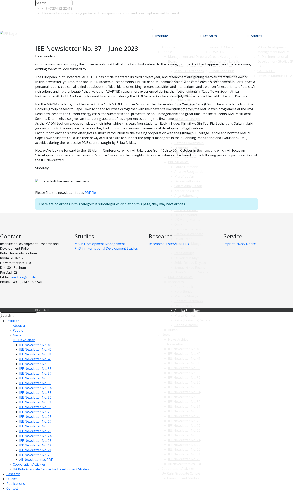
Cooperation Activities (178, 468)
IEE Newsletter (173, 344)
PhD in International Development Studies (106, 248)
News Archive (178, 339)
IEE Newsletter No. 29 (184, 416)
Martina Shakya (186, 296)
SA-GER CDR (266, 71)
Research (210, 36)
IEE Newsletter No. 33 (184, 397)
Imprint (229, 244)
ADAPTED (181, 244)
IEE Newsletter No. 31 (184, 406)
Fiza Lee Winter (185, 215)
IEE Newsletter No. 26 (184, 430)
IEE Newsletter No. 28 (184, 421)
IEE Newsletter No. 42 (184, 353)
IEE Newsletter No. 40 (184, 363)
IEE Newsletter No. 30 (184, 411)
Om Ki (178, 224)
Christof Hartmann (188, 301)
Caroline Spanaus (187, 229)
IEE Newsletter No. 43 (184, 349)
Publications (15, 483)
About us (19, 325)
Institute (161, 36)
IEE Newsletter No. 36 (184, 382)
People (18, 330)
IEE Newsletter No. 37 (184, 377)
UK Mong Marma (187, 219)
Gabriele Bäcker (186, 325)
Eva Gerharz (183, 306)
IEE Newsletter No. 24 (184, 440)
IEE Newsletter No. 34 (184, 392)
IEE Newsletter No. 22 (184, 449)
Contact (12, 488)
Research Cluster (161, 244)
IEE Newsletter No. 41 (184, 358)
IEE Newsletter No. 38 (184, 373)
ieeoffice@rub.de (23, 277)
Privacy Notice (245, 244)
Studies (256, 36)
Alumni (173, 330)
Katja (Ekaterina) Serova (192, 320)
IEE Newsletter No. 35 (184, 387)
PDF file (90, 192)
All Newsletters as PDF (185, 464)
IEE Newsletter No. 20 (184, 459)
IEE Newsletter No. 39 (184, 368)
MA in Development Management (100, 244)
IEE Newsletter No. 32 (184, 401)
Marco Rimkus (185, 315)
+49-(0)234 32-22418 (57, 8)
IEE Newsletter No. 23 (184, 445)
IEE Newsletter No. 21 (184, 454)
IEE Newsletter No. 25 (184, 435)
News (166, 334)
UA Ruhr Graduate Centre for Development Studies (51, 469)
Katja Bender (184, 291)
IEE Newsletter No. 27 (184, 425)
